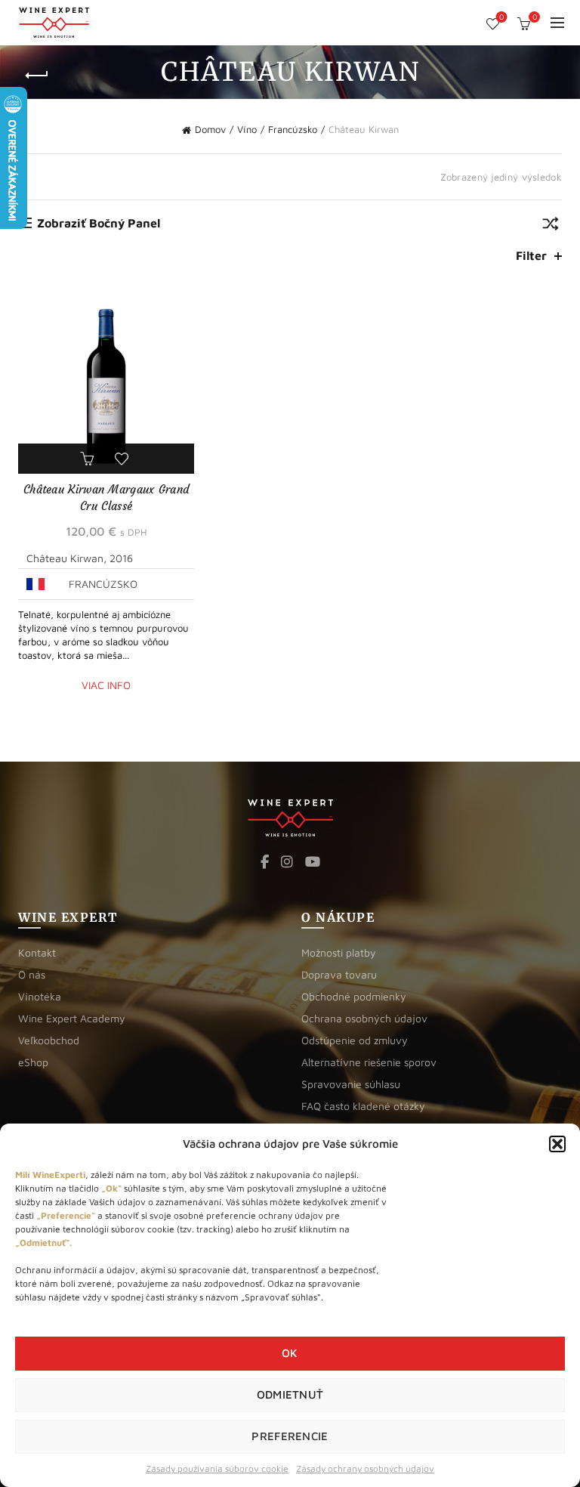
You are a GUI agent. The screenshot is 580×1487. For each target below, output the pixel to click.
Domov (210, 129)
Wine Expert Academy (71, 1018)
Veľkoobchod (48, 1040)
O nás (31, 974)
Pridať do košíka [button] (89, 459)
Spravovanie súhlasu (350, 1083)
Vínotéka (39, 996)
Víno (247, 129)
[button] (557, 1144)
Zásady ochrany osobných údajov (365, 1468)
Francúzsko (292, 129)
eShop (33, 1062)
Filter (531, 255)
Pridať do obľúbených (124, 459)
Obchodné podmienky (353, 996)
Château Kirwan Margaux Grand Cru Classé (106, 497)
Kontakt (37, 952)
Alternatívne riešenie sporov (369, 1062)
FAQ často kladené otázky (363, 1105)
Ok (290, 1352)
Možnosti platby (338, 952)
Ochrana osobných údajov (364, 1018)
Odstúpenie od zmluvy (354, 1040)
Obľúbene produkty (501, 17)
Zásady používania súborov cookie (217, 1468)
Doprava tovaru (339, 974)
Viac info (106, 685)
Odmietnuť (290, 1394)
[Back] (37, 75)
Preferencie (289, 1436)
